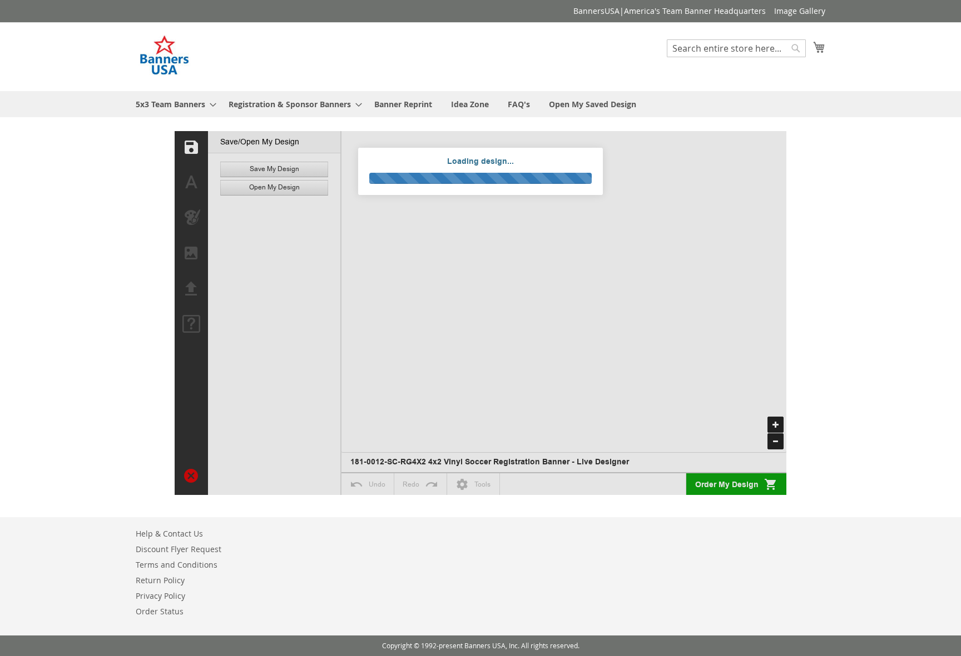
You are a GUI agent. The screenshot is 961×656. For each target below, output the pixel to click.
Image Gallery (799, 11)
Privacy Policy (160, 595)
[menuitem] (172, 104)
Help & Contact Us (169, 533)
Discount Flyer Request (178, 549)
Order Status (160, 611)
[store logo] (165, 56)
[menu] (480, 104)
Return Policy (160, 580)
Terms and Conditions (176, 564)
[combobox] (736, 48)
